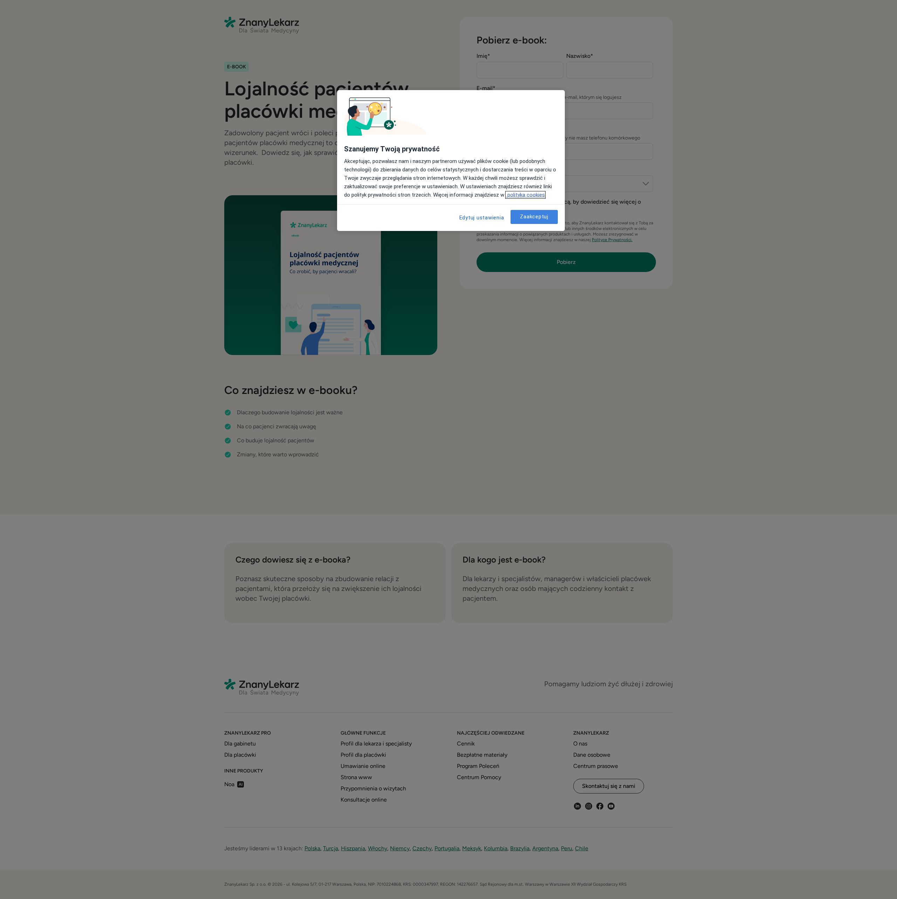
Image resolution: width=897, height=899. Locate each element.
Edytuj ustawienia (481, 217)
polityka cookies (525, 195)
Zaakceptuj (534, 216)
